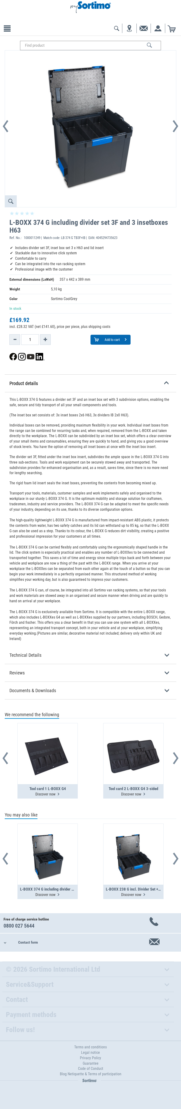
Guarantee (91, 1063)
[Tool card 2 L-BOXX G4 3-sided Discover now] (133, 742)
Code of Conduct (90, 1068)
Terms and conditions (90, 1047)
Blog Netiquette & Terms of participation (90, 1074)
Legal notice (90, 1052)
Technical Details (25, 655)
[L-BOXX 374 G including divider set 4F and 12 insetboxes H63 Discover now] (48, 842)
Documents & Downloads (32, 690)
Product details (23, 383)
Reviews (17, 673)
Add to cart (112, 340)
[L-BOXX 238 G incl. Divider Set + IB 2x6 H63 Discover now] (133, 842)
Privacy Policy (90, 1058)
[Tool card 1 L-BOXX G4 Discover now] (48, 742)
